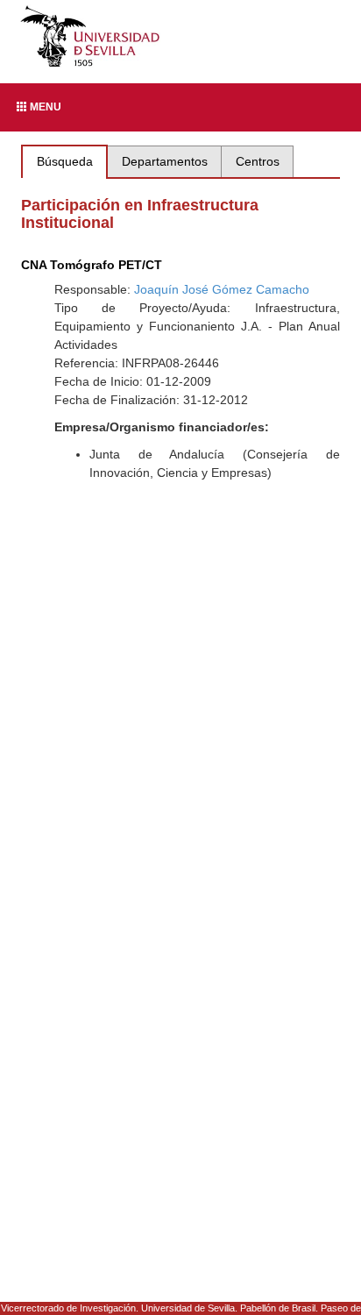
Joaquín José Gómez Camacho (221, 289)
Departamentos (165, 161)
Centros (258, 161)
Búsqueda (65, 161)
